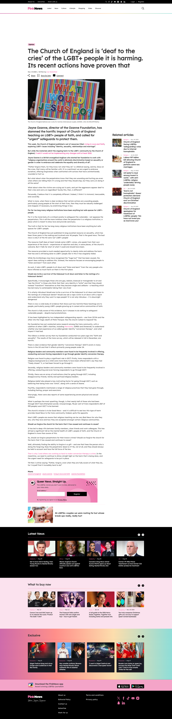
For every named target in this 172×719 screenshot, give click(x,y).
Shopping (81, 8)
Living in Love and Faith (94, 144)
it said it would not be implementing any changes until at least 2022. (64, 153)
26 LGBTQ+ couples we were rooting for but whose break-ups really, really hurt (79, 514)
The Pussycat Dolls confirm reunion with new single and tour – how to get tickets (69, 615)
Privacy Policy (62, 500)
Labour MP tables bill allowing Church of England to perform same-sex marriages (132, 162)
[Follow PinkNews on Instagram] (137, 698)
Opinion (31, 44)
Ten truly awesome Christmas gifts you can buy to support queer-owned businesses (129, 615)
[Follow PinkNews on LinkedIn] (124, 2)
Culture (63, 8)
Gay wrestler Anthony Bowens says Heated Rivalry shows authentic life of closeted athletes (70, 666)
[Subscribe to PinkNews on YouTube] (133, 698)
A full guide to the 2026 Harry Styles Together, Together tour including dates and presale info (100, 615)
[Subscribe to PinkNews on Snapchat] (118, 703)
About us (61, 695)
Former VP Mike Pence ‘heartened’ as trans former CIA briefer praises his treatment (130, 564)
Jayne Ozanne (47, 474)
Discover (98, 8)
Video (90, 8)
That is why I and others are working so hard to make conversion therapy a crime (62, 454)
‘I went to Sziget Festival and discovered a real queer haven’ (100, 664)
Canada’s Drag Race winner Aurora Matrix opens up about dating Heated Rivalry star (100, 564)
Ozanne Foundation (78, 474)
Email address (44, 490)
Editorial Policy (64, 699)
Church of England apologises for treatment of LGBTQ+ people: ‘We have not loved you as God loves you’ (132, 215)
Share (33, 75)
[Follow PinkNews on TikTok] (128, 698)
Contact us (62, 704)
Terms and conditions (95, 695)
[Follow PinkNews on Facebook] (123, 698)
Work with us (52, 2)
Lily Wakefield (52, 72)
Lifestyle (72, 8)
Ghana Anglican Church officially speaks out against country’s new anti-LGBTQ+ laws (69, 565)
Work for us (63, 713)
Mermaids (69, 326)
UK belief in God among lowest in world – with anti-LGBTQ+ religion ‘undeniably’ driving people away (132, 179)
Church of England (34, 474)
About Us (31, 2)
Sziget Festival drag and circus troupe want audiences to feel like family (41, 665)
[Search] (143, 8)
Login (133, 2)
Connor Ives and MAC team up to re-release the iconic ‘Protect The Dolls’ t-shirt (41, 615)
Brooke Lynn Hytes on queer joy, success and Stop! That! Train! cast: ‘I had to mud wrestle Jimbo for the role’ (130, 666)
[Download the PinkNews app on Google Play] (137, 686)
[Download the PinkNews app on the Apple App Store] (123, 686)
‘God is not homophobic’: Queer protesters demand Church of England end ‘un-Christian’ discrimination (132, 197)
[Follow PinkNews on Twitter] (118, 698)
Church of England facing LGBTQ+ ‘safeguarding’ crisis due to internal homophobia (132, 147)
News (56, 8)
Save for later (46, 75)
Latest (49, 8)
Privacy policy (92, 699)
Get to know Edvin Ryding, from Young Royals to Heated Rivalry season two (41, 564)
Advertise (41, 2)
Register (141, 2)
